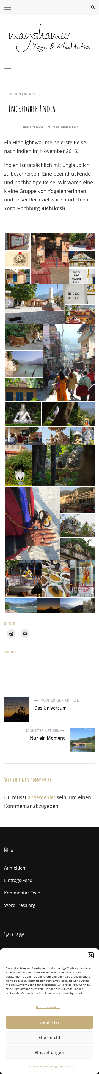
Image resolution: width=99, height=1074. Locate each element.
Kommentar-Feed (22, 893)
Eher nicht (49, 1037)
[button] (91, 955)
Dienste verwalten (48, 1007)
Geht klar (49, 1022)
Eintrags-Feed (18, 880)
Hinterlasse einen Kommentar (49, 127)
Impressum (66, 1066)
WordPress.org (19, 905)
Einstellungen (49, 1052)
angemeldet (41, 797)
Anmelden (14, 868)
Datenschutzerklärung (42, 1066)
